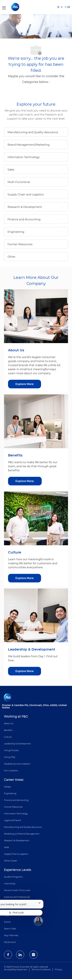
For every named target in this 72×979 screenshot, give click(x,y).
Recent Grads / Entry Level (17, 890)
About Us (8, 723)
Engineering (10, 793)
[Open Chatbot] (38, 920)
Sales (6, 847)
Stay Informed (11, 935)
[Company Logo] (15, 6)
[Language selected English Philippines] (60, 7)
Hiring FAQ (9, 757)
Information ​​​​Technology (16, 813)
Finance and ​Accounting (16, 800)
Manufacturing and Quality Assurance (23, 827)
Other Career (10, 860)
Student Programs (13, 877)
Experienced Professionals (17, 897)
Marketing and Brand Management (21, 834)
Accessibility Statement (15, 969)
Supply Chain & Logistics (16, 854)
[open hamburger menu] (4, 7)
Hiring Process (11, 750)
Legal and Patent (12, 820)
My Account (10, 942)
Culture (8, 737)
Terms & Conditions (41, 969)
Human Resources (13, 807)
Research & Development (16, 840)
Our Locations (11, 770)
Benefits (8, 730)
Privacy (58, 969)
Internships (9, 883)
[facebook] (8, 955)
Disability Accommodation (17, 764)
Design (7, 786)
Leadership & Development (17, 743)
